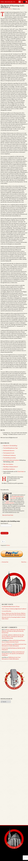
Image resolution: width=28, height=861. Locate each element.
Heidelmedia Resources (8, 450)
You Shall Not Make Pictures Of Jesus (10, 606)
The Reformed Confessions (9, 455)
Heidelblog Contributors (9, 469)
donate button (21, 471)
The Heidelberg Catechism (9, 457)
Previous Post (4, 562)
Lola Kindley (5, 635)
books (7, 501)
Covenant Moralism (6, 611)
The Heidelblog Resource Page (10, 448)
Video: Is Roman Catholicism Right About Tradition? (14, 608)
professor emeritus (9, 502)
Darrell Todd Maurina (7, 644)
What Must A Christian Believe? (10, 466)
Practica (8, 545)
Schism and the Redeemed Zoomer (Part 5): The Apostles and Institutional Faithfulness (13, 653)
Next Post (24, 562)
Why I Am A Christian (8, 464)
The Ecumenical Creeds (8, 453)
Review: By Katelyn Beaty (13, 631)
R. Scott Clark (6, 8)
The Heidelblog (8, 2)
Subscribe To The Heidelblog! (10, 445)
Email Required (4, 523)
